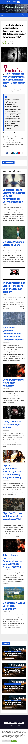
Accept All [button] (14, 740)
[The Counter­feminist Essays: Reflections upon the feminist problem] (14, 279)
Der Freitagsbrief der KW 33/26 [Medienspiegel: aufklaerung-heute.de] (14, 672)
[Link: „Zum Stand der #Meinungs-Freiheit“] (14, 418)
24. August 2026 (9, 658)
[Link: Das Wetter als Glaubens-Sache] (14, 238)
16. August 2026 (9, 674)
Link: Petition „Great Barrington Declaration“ (14, 605)
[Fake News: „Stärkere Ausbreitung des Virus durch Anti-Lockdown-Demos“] (14, 324)
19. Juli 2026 (8, 707)
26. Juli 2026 (8, 690)
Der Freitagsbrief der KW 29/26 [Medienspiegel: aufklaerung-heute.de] (14, 704)
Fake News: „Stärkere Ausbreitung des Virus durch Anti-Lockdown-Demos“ (13, 333)
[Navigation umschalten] (25, 15)
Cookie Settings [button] (6, 740)
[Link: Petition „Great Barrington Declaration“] (14, 599)
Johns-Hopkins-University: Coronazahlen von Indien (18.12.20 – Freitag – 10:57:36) (12, 561)
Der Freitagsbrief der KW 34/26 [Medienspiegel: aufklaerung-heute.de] (14, 655)
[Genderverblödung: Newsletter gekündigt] (14, 376)
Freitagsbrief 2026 (16, 651)
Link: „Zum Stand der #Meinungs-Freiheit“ (12, 424)
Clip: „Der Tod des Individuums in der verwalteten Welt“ (13, 516)
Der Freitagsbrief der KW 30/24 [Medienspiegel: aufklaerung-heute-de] (14, 688)
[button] (22, 15)
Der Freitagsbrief (7, 651)
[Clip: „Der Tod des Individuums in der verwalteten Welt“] (14, 509)
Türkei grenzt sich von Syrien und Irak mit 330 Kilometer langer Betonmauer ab (14, 79)
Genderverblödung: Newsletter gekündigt (13, 382)
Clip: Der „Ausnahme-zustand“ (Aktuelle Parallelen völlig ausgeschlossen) (13, 471)
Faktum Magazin (14, 7)
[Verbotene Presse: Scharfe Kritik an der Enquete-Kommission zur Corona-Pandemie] (14, 186)
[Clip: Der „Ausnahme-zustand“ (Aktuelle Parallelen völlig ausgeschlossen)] (14, 461)
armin (11, 41)
